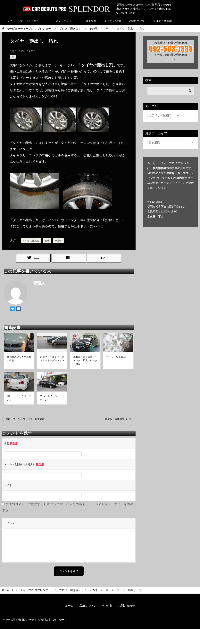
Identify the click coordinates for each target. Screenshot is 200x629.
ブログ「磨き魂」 (164, 20)
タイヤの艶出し (30, 240)
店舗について (137, 20)
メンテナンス (63, 20)
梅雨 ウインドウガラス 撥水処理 (25, 419)
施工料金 (91, 20)
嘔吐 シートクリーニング (19, 398)
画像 (47, 240)
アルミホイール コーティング (52, 398)
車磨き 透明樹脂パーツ (118, 419)
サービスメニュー (31, 20)
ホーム (69, 605)
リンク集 (107, 605)
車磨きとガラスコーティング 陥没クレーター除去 (85, 360)
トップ (8, 20)
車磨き (58, 240)
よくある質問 (112, 20)
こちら (169, 59)
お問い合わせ (126, 605)
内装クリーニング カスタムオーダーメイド (52, 359)
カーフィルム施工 (116, 357)
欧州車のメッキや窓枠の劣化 (19, 359)
